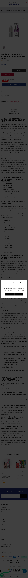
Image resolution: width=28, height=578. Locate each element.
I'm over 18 (9, 294)
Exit (19, 294)
